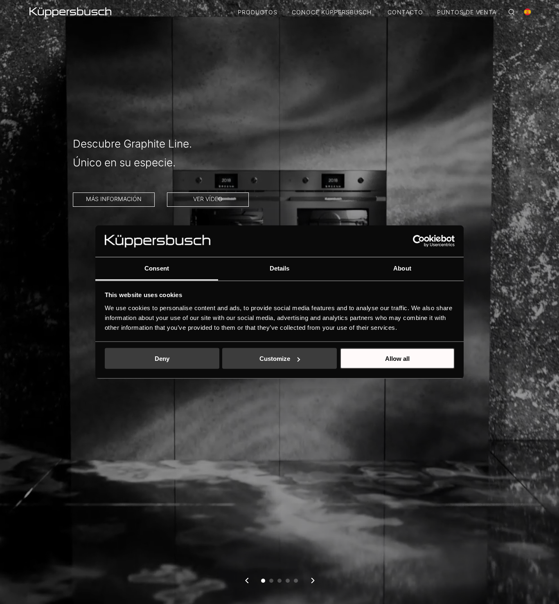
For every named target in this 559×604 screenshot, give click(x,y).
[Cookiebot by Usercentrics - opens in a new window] (419, 241)
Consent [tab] (156, 267)
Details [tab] (280, 267)
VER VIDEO (352, 217)
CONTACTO (405, 12)
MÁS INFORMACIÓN (445, 217)
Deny (162, 358)
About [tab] (402, 267)
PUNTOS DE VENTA (466, 12)
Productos (257, 12)
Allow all (397, 358)
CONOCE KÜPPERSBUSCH (332, 12)
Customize (274, 358)
